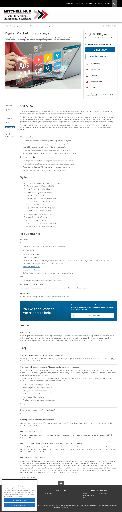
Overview (9, 105)
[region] (19, 495)
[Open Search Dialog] (114, 3)
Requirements (10, 114)
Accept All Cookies (19, 500)
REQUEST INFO (108, 94)
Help (84, 497)
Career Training (49, 493)
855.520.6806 (9, 136)
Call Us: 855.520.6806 (108, 26)
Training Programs (15, 26)
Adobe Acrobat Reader (31, 270)
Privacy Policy (64, 507)
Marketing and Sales (28, 26)
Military (85, 493)
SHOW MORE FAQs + (27, 477)
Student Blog (103, 493)
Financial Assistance (88, 495)
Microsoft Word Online (31, 267)
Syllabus (8, 110)
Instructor (9, 118)
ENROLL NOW (100, 49)
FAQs (7, 122)
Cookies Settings (19, 505)
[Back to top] (61, 490)
